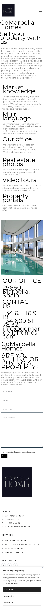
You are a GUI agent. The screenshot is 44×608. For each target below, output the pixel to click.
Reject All (8, 603)
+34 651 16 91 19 (20, 315)
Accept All (8, 590)
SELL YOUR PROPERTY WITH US (22, 544)
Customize (9, 596)
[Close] (42, 567)
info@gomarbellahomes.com (21, 332)
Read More (15, 583)
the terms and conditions (27, 452)
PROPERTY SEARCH (15, 540)
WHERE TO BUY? (14, 552)
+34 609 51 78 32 (17, 322)
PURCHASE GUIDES (15, 548)
